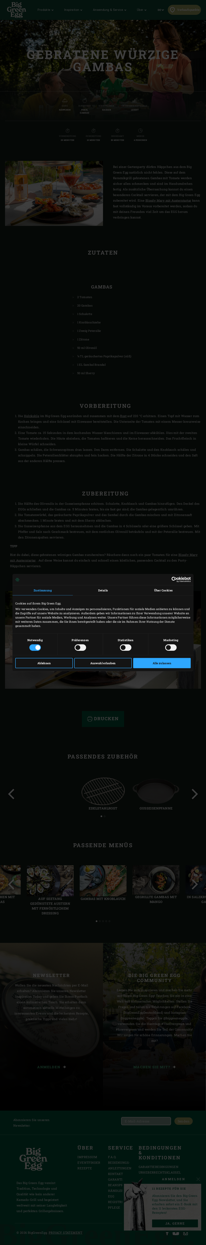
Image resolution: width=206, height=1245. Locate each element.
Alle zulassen (162, 663)
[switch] (80, 647)
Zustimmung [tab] (43, 590)
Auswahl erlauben (102, 663)
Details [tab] (103, 590)
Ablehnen (44, 663)
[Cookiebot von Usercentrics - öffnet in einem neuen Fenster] (173, 579)
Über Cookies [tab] (163, 590)
